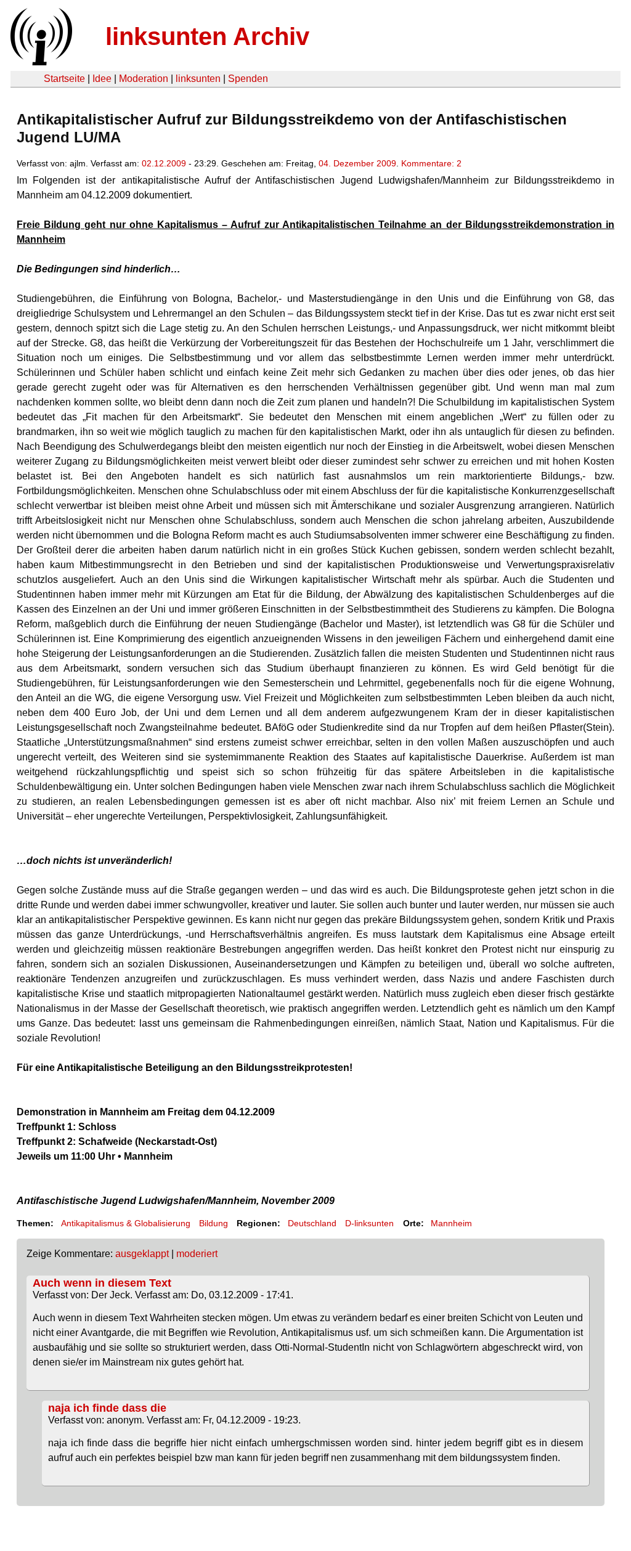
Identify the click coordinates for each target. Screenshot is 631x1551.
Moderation (143, 78)
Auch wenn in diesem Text (102, 1283)
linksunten (198, 78)
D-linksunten (369, 1223)
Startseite (64, 78)
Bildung (213, 1223)
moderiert (197, 1253)
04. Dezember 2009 (357, 163)
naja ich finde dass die (107, 1408)
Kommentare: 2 (431, 163)
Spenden (248, 78)
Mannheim (451, 1223)
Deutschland (312, 1223)
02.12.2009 (164, 163)
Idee (102, 78)
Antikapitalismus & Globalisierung (125, 1223)
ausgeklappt (142, 1253)
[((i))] (40, 62)
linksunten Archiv (207, 36)
